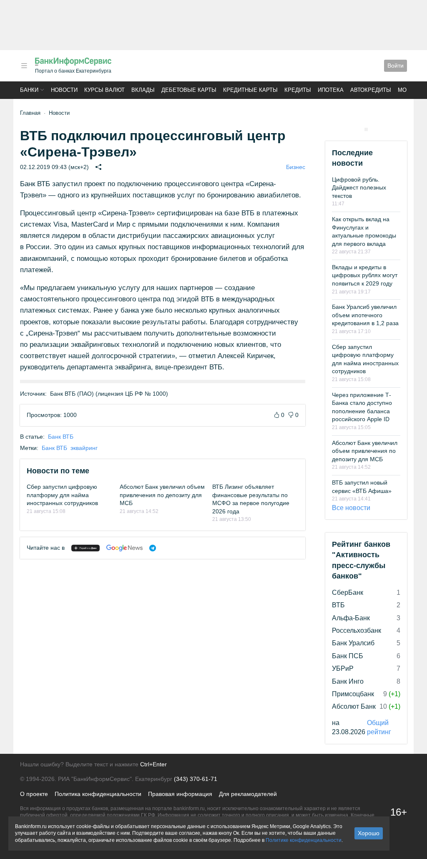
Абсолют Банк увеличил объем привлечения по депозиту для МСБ (162, 494)
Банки (29, 90)
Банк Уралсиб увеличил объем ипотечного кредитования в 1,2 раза (365, 314)
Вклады (143, 90)
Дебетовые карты (188, 90)
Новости (64, 90)
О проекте (34, 794)
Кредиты (297, 90)
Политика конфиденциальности (98, 794)
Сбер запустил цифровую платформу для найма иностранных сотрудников (62, 494)
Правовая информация (180, 794)
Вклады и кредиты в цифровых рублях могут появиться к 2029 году (364, 275)
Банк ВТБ (60, 436)
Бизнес (295, 167)
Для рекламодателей (248, 794)
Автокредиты (370, 90)
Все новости (351, 507)
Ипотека (331, 90)
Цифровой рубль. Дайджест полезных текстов (359, 187)
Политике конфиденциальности (304, 840)
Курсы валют (104, 90)
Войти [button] (395, 65)
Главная (30, 113)
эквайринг (84, 448)
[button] (24, 65)
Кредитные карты (250, 90)
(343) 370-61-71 (195, 779)
